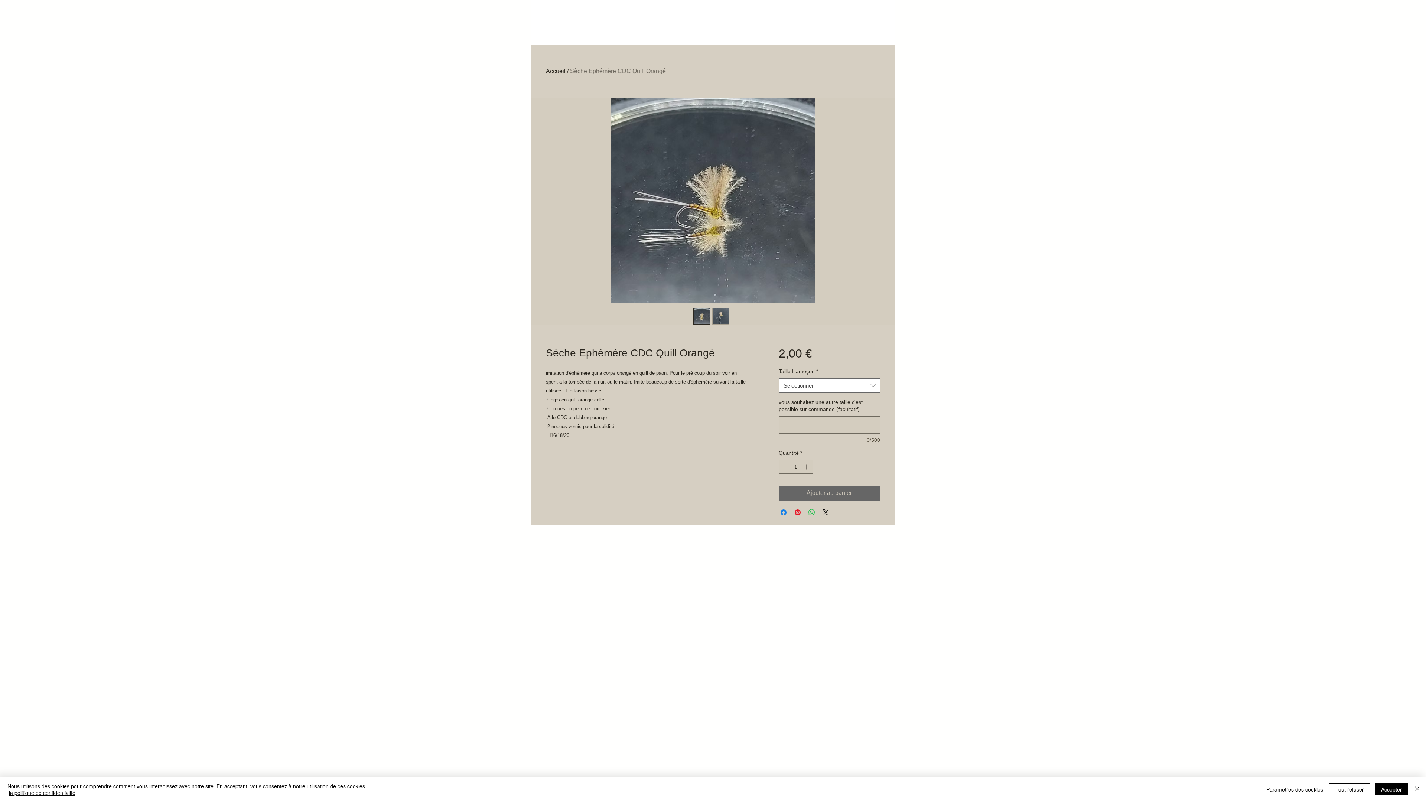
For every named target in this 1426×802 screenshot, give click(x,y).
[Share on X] (825, 512)
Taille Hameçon (798, 371)
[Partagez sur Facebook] (783, 512)
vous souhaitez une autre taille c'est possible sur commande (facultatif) (821, 406)
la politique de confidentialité (42, 792)
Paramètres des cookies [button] (1294, 789)
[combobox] (829, 385)
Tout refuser (1349, 789)
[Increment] (807, 466)
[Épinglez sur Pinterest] (797, 512)
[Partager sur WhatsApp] (811, 512)
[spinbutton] (795, 466)
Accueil (556, 71)
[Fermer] (1417, 789)
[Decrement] (784, 466)
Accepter (1391, 789)
